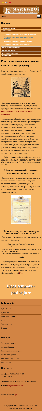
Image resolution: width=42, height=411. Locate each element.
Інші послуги (6, 56)
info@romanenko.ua (15, 386)
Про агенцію (6, 309)
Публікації (5, 312)
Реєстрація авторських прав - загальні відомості (20, 34)
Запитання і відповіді (9, 316)
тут (16, 395)
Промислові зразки (8, 50)
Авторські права (7, 31)
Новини (4, 328)
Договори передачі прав (10, 53)
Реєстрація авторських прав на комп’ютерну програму (18, 37)
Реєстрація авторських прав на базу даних (18, 41)
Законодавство (6, 324)
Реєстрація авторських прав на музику (17, 44)
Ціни (21, 273)
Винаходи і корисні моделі (11, 47)
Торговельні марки (8, 28)
